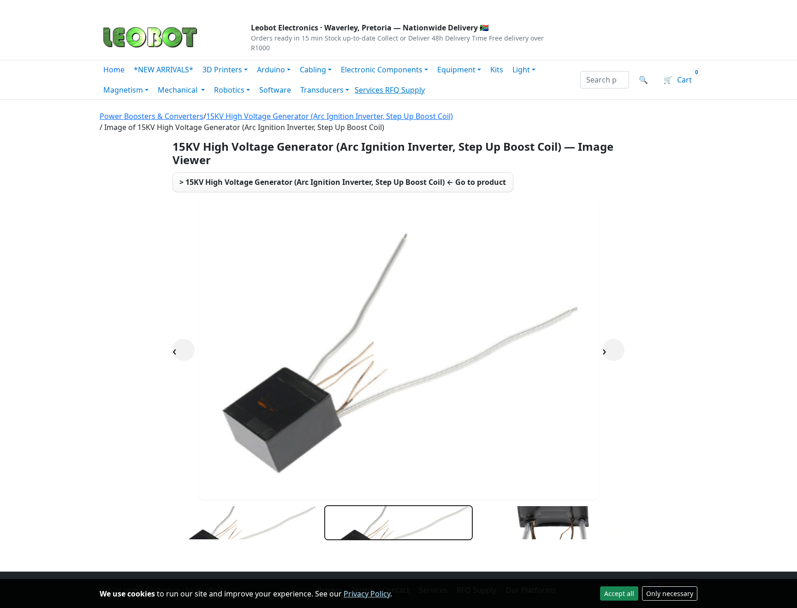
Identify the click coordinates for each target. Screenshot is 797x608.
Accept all (619, 593)
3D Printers (222, 70)
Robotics (229, 90)
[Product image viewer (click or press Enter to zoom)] (398, 350)
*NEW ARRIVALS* (163, 70)
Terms (335, 7)
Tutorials (116, 7)
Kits (496, 70)
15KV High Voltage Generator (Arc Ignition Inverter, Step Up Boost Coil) (329, 116)
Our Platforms (251, 7)
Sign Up (682, 7)
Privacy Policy (367, 594)
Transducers (322, 90)
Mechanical (178, 90)
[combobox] (604, 80)
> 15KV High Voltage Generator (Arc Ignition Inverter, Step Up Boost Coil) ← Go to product (342, 182)
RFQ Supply (405, 90)
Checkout (599, 7)
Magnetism (123, 90)
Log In (642, 7)
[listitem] (246, 522)
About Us (159, 7)
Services (370, 90)
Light (521, 70)
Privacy (300, 7)
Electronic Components (381, 70)
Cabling (313, 70)
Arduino (271, 70)
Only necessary (669, 593)
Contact (200, 7)
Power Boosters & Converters (151, 116)
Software (275, 90)
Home (114, 70)
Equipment (456, 70)
